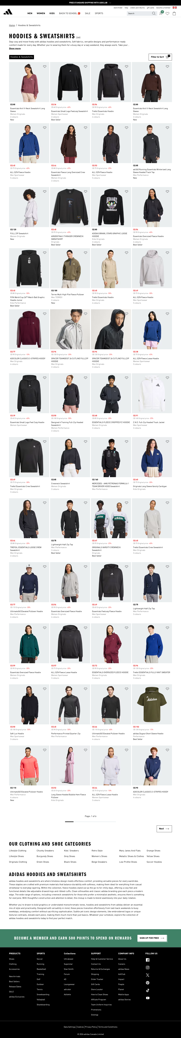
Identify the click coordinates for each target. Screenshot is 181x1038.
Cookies (80, 1027)
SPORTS (99, 13)
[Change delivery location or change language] (175, 8)
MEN (29, 13)
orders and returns (137, 8)
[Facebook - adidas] (158, 960)
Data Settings (70, 1027)
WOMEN (41, 13)
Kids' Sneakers (71, 851)
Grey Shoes (69, 856)
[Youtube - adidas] (158, 998)
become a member (163, 8)
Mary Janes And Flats (130, 851)
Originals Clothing (18, 862)
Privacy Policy (91, 1027)
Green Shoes (43, 862)
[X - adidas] (158, 975)
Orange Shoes (153, 851)
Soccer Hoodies (154, 862)
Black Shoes (70, 862)
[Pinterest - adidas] (158, 983)
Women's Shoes (99, 856)
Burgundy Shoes (45, 856)
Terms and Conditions (107, 1027)
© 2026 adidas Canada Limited (90, 1034)
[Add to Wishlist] (44, 67)
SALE (87, 13)
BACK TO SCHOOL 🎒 (69, 13)
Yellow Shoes (153, 856)
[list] (79, 57)
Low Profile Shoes (128, 862)
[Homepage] (7, 12)
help (126, 8)
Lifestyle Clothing (17, 851)
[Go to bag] (174, 13)
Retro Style (97, 851)
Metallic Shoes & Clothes (131, 856)
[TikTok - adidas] (158, 991)
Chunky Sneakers (45, 851)
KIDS (52, 13)
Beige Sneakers (99, 862)
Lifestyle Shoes (16, 856)
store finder (118, 8)
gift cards (150, 8)
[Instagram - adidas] (158, 968)
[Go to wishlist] (167, 13)
